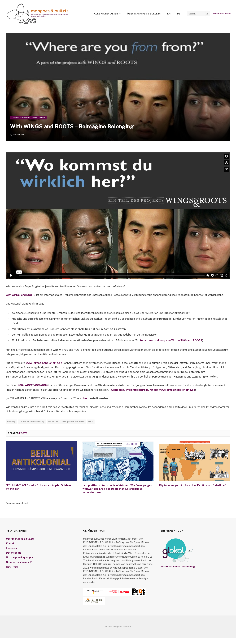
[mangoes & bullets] (37, 13)
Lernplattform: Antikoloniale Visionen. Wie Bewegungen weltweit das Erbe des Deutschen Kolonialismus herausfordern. (117, 489)
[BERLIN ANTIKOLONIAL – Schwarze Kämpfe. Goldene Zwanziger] (41, 461)
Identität (53, 421)
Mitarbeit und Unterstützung (178, 566)
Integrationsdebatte (73, 421)
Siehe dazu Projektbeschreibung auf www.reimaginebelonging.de (153, 389)
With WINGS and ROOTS (20, 294)
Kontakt (11, 543)
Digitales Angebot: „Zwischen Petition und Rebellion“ (192, 485)
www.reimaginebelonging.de (44, 363)
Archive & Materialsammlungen (28, 118)
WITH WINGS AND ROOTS (33, 385)
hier (85, 398)
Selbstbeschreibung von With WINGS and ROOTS (170, 340)
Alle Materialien (106, 13)
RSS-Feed (12, 566)
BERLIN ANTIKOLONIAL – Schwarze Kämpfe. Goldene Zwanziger (38, 487)
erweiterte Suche (222, 13)
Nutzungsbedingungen (19, 557)
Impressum (12, 548)
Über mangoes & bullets (144, 13)
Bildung (11, 421)
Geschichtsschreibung (32, 421)
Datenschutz (13, 552)
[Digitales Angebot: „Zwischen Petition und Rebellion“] (194, 461)
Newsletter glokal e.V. (19, 562)
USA (90, 421)
